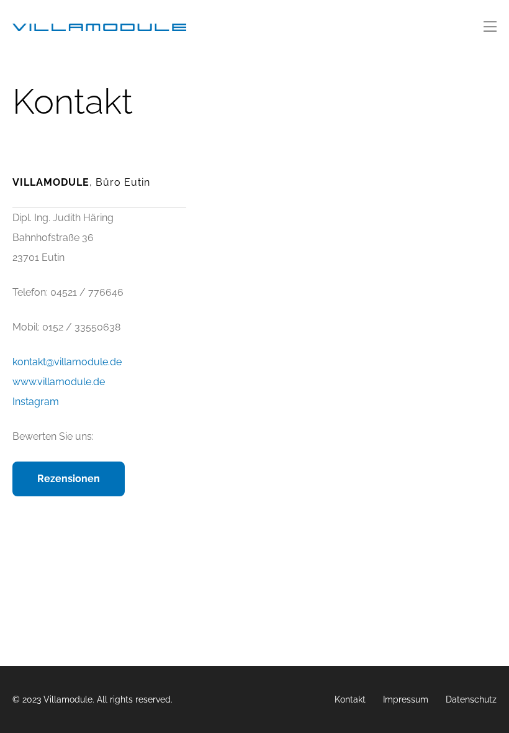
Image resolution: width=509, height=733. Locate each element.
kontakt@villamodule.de (67, 362)
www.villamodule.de (58, 382)
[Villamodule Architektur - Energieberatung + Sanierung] (99, 28)
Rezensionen (68, 479)
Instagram (35, 401)
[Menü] (490, 27)
